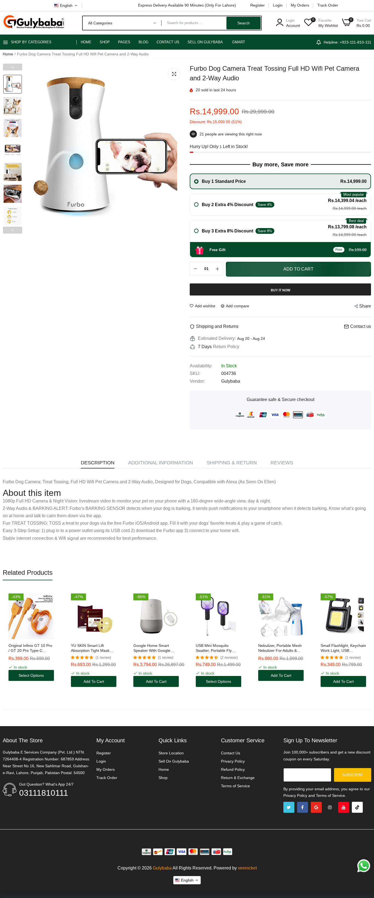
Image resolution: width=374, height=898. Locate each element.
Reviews (282, 462)
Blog (143, 42)
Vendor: (197, 381)
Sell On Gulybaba (174, 761)
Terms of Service (235, 786)
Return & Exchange (238, 777)
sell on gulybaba (205, 42)
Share (365, 306)
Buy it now (280, 290)
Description (97, 462)
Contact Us (168, 42)
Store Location (171, 753)
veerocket (247, 868)
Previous (12, 67)
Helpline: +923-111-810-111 (347, 42)
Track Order (327, 5)
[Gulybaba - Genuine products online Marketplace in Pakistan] (33, 23)
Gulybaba (162, 868)
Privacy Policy (233, 761)
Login (278, 5)
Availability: (201, 365)
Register (257, 5)
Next (12, 230)
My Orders (300, 5)
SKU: (195, 373)
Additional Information (160, 462)
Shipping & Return (232, 462)
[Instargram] (329, 807)
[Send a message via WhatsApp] (363, 865)
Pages (124, 42)
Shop (105, 42)
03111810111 (43, 792)
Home (86, 42)
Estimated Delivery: (217, 338)
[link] (49, 598)
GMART (238, 42)
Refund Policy (233, 769)
